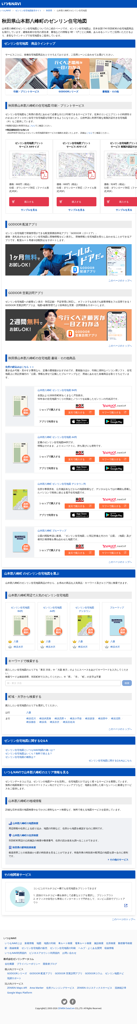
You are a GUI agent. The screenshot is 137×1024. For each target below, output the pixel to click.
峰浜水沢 (18, 646)
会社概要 (9, 963)
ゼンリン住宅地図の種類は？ (20, 757)
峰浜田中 (103, 718)
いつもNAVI (5, 10)
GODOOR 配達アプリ (41, 973)
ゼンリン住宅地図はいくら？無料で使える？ (28, 753)
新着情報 (29, 943)
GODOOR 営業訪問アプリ (68, 973)
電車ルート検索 (83, 943)
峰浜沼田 (115, 718)
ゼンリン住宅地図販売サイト (28, 10)
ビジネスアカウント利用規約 (44, 952)
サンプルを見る (29, 209)
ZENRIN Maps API (17, 987)
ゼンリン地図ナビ (114, 973)
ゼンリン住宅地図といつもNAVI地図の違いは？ (30, 749)
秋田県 (49, 10)
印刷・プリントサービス (26, 91)
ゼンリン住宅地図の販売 (34, 948)
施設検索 (98, 943)
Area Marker (37, 987)
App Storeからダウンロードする (79, 421)
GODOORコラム (93, 973)
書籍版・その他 (110, 91)
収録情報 (109, 948)
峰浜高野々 (60, 718)
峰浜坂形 (90, 718)
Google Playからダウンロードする (114, 421)
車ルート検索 (65, 943)
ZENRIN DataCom (66, 1008)
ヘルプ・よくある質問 (90, 948)
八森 (16, 641)
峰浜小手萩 (76, 718)
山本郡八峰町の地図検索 (25, 823)
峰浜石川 (31, 718)
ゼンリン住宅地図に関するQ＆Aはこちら (110, 760)
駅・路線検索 (12, 948)
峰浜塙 (42, 722)
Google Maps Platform (19, 992)
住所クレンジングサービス (60, 987)
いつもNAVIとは (13, 943)
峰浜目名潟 (69, 722)
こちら (32, 125)
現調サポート (14, 978)
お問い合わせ (69, 952)
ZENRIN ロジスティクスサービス (94, 987)
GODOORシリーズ (68, 91)
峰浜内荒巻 (45, 718)
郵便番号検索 (125, 943)
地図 (39, 943)
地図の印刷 (50, 943)
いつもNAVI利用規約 (16, 952)
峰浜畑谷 (31, 722)
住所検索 (110, 943)
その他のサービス (119, 859)
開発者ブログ (50, 963)
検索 (127, 683)
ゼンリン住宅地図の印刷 (63, 948)
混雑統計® (120, 987)
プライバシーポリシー (28, 963)
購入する (29, 201)
